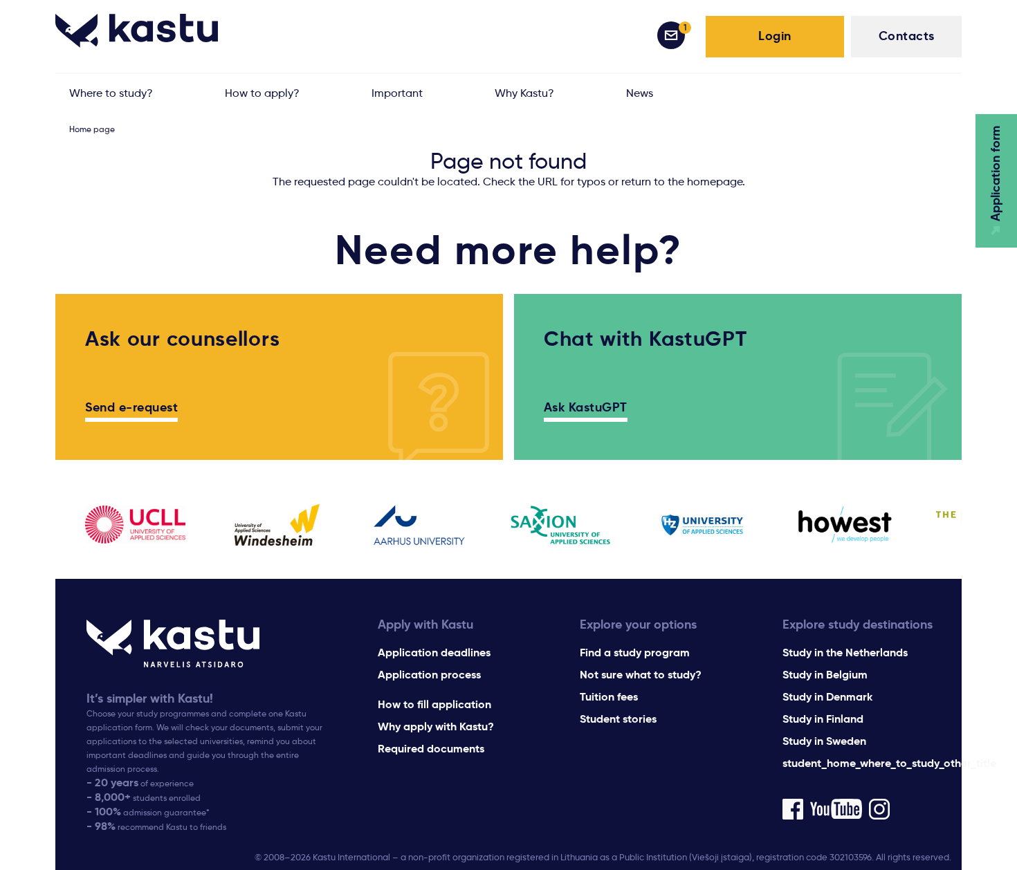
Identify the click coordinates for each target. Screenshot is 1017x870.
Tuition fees (609, 696)
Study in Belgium (825, 674)
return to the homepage (681, 181)
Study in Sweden (824, 741)
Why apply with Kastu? (436, 726)
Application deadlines (434, 652)
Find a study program (635, 652)
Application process (429, 674)
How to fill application (434, 704)
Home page (92, 129)
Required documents (431, 748)
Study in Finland (822, 719)
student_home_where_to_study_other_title (889, 763)
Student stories (618, 719)
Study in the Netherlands (845, 652)
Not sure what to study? (641, 674)
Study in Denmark (827, 696)
